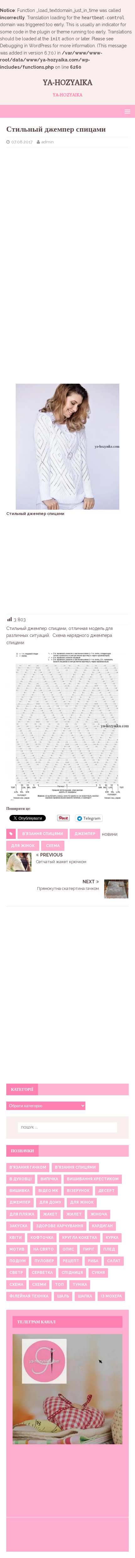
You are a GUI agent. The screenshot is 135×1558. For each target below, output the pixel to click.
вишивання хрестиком (93, 1179)
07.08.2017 (22, 142)
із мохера (111, 1296)
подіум (17, 1261)
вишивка (19, 1191)
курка (112, 1237)
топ (59, 1284)
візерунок (78, 1191)
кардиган (102, 1226)
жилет (74, 1214)
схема (53, 846)
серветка (42, 1272)
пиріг (88, 1249)
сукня (98, 1272)
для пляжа (21, 1214)
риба (93, 1261)
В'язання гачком (27, 1167)
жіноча (98, 1214)
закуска (18, 1226)
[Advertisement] (67, 198)
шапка (85, 1296)
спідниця (72, 1272)
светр (16, 1272)
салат (114, 1261)
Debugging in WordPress (25, 45)
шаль (63, 1296)
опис (68, 1249)
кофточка (41, 1237)
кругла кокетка (79, 1237)
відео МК (48, 1191)
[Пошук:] (68, 1127)
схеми (39, 1284)
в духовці (20, 1179)
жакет (50, 1214)
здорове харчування (59, 1226)
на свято (43, 1249)
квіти (15, 1237)
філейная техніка (28, 1296)
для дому (50, 1202)
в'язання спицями (42, 834)
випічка (49, 1179)
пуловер (44, 1261)
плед (109, 1249)
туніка (80, 1284)
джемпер (84, 834)
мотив (16, 1249)
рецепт (71, 1261)
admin (47, 142)
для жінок (23, 846)
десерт (106, 1191)
